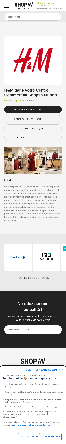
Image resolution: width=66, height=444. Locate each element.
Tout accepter (29, 436)
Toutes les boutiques (33, 278)
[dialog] (33, 405)
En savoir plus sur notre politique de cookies (31, 425)
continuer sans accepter (43, 369)
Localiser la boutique (28, 119)
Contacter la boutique (28, 128)
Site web (18, 137)
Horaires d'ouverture (28, 109)
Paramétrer (52, 436)
